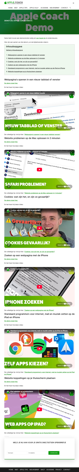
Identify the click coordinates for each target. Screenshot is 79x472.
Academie (50, 470)
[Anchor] (3, 79)
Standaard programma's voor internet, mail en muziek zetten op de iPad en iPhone (36, 68)
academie (44, 8)
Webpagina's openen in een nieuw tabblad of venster (26, 55)
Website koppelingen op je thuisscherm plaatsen (25, 71)
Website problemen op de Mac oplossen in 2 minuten (26, 58)
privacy (59, 470)
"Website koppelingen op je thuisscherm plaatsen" (41, 433)
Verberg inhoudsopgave (14, 50)
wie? (16, 8)
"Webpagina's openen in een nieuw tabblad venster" (42, 134)
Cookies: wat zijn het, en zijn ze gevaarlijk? (23, 62)
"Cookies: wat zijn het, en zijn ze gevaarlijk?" (39, 252)
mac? (43, 470)
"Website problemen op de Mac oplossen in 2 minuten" (43, 193)
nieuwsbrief (54, 8)
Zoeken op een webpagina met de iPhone (22, 65)
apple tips (23, 8)
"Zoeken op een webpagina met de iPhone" (39, 310)
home (10, 8)
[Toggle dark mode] (73, 3)
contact (64, 8)
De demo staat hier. (11, 83)
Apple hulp (34, 8)
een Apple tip (41, 38)
